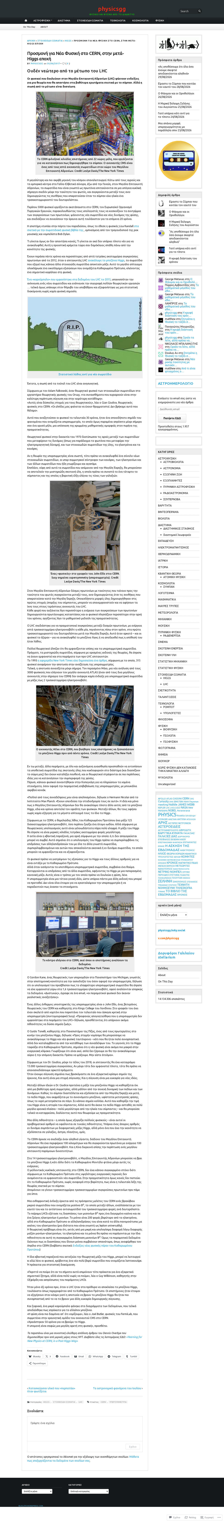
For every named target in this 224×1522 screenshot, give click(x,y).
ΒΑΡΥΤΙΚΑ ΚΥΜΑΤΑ (170, 833)
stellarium (166, 957)
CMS (192, 799)
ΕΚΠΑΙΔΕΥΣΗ (166, 540)
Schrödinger (190, 816)
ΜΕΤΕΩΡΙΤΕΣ (182, 866)
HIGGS (68, 41)
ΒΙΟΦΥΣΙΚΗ (170, 729)
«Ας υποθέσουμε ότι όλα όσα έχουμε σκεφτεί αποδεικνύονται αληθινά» (175, 70)
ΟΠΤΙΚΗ (186, 872)
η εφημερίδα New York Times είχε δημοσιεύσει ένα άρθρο (72, 660)
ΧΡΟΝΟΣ (182, 894)
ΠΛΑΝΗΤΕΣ (184, 875)
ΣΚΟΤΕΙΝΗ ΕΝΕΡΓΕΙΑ (170, 648)
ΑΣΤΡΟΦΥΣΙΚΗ (41, 20)
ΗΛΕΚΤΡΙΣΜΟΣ (187, 850)
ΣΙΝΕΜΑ (163, 641)
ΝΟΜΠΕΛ (176, 871)
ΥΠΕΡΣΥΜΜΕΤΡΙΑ (118, 1402)
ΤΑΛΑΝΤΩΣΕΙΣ (167, 696)
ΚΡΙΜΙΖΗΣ (162, 863)
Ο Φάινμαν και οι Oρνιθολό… (181, 281)
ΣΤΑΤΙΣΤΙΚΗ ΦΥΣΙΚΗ (170, 668)
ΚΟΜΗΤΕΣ (187, 856)
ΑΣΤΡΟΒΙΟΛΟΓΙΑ (173, 461)
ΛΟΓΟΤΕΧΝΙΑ (166, 593)
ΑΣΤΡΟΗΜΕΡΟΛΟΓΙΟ (175, 383)
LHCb (172, 808)
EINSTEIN (178, 801)
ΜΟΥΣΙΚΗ (164, 625)
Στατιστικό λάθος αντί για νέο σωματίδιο (85, 374)
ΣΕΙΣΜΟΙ (186, 878)
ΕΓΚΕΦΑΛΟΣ (164, 839)
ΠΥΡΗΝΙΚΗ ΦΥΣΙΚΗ (169, 632)
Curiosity (163, 801)
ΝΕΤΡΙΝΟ (163, 871)
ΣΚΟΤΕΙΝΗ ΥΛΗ (167, 655)
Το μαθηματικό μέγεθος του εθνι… (182, 288)
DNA (171, 802)
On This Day (29, 27)
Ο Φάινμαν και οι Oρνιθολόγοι (176, 93)
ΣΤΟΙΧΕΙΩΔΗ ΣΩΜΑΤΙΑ (90, 20)
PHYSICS (167, 814)
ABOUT (44, 27)
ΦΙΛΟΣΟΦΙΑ (165, 719)
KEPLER (161, 807)
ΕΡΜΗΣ (161, 846)
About (161, 975)
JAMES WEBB (186, 804)
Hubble (173, 804)
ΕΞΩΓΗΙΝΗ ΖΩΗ (172, 474)
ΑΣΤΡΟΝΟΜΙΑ (172, 468)
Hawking (163, 804)
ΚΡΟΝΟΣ (172, 862)
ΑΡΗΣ (163, 822)
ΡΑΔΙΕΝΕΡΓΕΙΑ (171, 635)
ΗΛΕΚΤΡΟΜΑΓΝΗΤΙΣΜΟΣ (173, 547)
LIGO (177, 807)
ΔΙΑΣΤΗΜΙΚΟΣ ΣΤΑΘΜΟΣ (178, 528)
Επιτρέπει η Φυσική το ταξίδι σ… (180, 320)
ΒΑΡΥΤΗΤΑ (165, 505)
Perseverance (183, 810)
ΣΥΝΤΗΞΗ (172, 885)
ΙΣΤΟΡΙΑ (163, 567)
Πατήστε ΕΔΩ (172, 418)
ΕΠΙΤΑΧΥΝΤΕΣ (189, 842)
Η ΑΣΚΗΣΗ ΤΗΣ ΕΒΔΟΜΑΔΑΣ (173, 848)
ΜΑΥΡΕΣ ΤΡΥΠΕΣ (168, 606)
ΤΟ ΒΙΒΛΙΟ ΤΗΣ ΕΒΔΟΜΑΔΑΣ (172, 892)
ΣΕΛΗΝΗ (165, 881)
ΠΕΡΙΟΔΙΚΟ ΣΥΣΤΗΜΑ (168, 875)
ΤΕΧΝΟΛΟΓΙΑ (117, 20)
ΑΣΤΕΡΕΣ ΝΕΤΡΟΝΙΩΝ (179, 823)
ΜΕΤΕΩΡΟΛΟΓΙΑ (168, 612)
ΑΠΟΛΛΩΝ (191, 819)
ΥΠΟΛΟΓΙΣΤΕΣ (172, 713)
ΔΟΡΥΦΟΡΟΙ (184, 836)
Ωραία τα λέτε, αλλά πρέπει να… (179, 339)
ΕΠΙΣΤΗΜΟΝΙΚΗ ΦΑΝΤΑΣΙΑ (170, 842)
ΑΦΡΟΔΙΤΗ (185, 830)
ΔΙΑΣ (174, 836)
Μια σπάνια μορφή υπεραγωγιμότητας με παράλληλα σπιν (171, 127)
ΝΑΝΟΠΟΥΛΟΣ (165, 869)
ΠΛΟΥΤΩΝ (177, 878)
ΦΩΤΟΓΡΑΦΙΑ (166, 747)
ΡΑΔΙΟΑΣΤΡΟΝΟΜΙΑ (175, 493)
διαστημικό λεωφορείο (177, 534)
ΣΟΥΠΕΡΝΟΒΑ (171, 499)
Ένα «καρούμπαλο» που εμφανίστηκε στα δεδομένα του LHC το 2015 (69, 279)
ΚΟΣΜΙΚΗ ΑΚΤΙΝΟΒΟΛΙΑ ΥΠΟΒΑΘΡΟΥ (175, 860)
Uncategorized (166, 784)
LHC (80, 1402)
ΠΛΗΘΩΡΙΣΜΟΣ (164, 878)
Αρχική (31, 41)
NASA (184, 807)
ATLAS (169, 799)
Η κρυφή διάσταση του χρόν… (179, 314)
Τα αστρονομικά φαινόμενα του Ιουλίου (117, 1388)
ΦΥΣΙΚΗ (159, 20)
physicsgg (112, 8)
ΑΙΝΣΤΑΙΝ (172, 819)
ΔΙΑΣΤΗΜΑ (64, 20)
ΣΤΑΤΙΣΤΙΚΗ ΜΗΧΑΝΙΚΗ (172, 661)
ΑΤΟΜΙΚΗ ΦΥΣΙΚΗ (174, 577)
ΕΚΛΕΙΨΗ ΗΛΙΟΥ (178, 839)
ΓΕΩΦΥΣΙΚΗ (170, 741)
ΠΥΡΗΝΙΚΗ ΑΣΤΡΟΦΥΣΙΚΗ (179, 486)
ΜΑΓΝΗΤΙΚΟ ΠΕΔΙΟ (188, 863)
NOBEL (172, 810)
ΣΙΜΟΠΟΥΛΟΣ (179, 881)
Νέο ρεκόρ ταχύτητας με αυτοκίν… (180, 362)
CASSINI (177, 798)
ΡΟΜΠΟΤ (169, 706)
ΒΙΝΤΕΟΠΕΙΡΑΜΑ (168, 511)
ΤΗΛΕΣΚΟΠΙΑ (184, 887)
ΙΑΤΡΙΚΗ (163, 560)
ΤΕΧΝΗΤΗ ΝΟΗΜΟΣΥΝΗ (173, 886)
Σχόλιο (132, 1446)
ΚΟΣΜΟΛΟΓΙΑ (140, 20)
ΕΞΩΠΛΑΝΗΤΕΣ (172, 480)
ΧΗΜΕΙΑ (163, 754)
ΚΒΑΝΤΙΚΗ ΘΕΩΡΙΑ (169, 573)
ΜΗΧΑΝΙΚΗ (165, 619)
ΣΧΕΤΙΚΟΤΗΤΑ (167, 690)
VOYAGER (163, 819)
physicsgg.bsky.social (171, 930)
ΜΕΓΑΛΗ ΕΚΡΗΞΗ (166, 866)
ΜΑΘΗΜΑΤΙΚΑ (167, 599)
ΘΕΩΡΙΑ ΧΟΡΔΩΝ (175, 853)
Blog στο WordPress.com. (31, 1506)
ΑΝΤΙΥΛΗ (181, 819)
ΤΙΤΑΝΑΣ (161, 891)
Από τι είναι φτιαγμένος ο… (180, 370)
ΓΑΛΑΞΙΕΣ (164, 836)
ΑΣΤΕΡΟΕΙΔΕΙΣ (169, 826)
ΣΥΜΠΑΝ (168, 586)
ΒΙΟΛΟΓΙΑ (164, 518)
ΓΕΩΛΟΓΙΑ (169, 735)
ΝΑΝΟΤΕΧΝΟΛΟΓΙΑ (181, 869)
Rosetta (181, 815)
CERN (103, 1402)
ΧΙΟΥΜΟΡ (164, 761)
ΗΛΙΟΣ (162, 853)
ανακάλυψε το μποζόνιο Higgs (106, 260)
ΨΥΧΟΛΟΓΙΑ (165, 777)
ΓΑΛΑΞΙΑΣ (189, 833)
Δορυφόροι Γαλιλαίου (176, 953)
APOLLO (162, 798)
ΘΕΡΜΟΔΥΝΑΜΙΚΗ (169, 554)
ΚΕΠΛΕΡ (177, 857)
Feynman (194, 801)
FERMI (186, 802)
